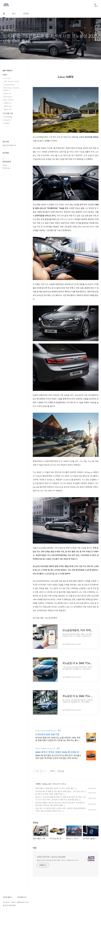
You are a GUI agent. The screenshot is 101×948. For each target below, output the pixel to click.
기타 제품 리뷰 (7, 113)
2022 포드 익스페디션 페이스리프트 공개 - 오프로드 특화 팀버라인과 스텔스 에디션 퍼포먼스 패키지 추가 (60, 809)
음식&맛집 (7, 120)
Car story (7, 78)
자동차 (38, 784)
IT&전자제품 (8, 117)
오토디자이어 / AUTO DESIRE (51, 856)
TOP (96, 898)
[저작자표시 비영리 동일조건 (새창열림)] (61, 771)
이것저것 (6, 123)
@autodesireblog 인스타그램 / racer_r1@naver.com (58, 860)
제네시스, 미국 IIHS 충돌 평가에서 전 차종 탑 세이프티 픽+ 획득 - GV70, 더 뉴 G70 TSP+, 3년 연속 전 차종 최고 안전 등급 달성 (60, 798)
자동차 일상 (7, 106)
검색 (90, 5)
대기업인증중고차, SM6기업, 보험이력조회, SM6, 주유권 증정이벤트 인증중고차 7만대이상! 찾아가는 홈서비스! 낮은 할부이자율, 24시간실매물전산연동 (57, 739)
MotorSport (8, 96)
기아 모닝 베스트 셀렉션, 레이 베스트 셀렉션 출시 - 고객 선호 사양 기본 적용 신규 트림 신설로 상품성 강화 (60, 792)
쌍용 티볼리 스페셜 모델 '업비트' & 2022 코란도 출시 (54, 788)
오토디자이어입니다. (9, 145)
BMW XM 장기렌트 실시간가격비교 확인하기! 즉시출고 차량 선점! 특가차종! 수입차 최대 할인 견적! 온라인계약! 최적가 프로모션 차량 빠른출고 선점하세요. (58, 756)
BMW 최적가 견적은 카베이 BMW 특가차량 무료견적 (58, 752)
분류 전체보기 (7, 70)
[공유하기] (41, 771)
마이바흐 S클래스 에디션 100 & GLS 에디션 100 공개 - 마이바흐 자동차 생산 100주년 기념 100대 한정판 (60, 803)
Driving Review (9, 84)
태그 (14, 13)
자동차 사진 (7, 109)
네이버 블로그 (7, 897)
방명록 (26, 13)
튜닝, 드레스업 (8, 100)
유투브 (10, 177)
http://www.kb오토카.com (46, 731)
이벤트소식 (7, 103)
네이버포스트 (21, 897)
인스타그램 (4, 177)
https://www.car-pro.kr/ (45, 748)
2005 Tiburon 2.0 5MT (11, 81)
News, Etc (47, 784)
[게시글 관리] (44, 771)
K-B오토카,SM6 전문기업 (47, 734)
